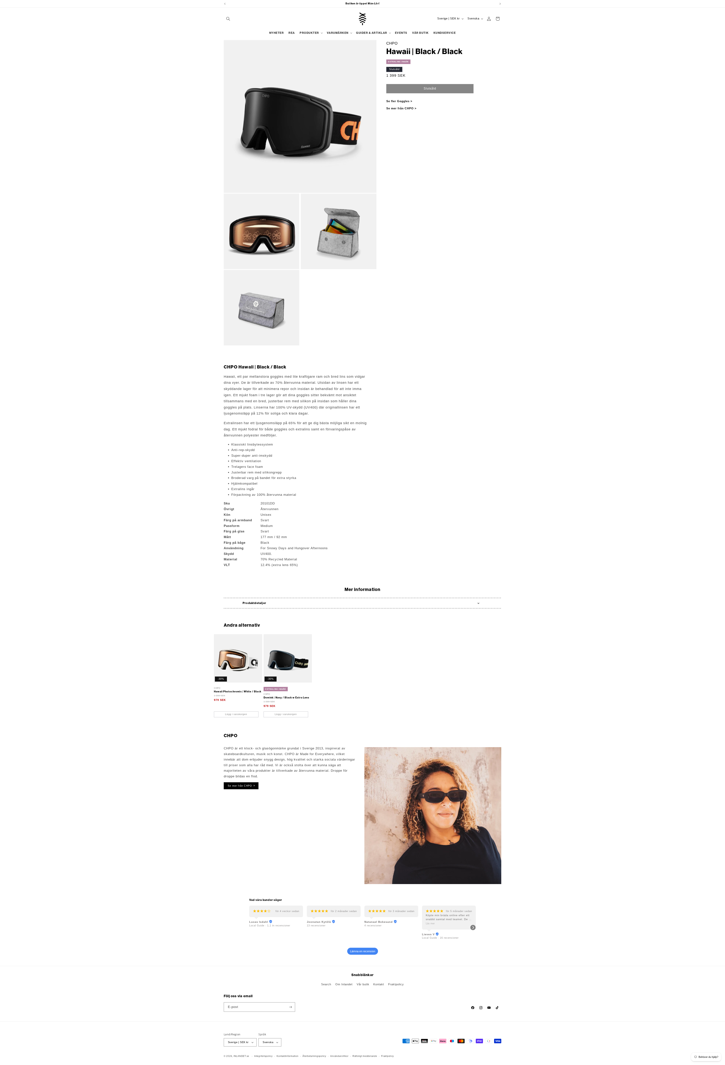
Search (326, 984)
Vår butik (363, 984)
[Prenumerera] (290, 1007)
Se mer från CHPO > (401, 108)
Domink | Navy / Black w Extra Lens (286, 697)
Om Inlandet (343, 984)
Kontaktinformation (287, 1056)
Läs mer (430, 923)
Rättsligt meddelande (364, 1056)
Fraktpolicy (396, 984)
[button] (228, 18)
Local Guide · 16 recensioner (440, 937)
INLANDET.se (241, 1056)
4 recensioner (373, 925)
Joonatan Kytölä (319, 921)
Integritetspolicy (263, 1056)
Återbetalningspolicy (314, 1056)
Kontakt (378, 984)
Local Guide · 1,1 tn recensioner (269, 925)
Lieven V (428, 934)
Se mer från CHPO (240, 785)
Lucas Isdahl (258, 921)
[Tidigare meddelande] (225, 4)
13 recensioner (316, 925)
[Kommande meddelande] (500, 4)
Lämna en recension (362, 951)
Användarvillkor (339, 1056)
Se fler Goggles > (399, 101)
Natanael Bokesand (378, 921)
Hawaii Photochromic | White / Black (237, 691)
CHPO (392, 43)
